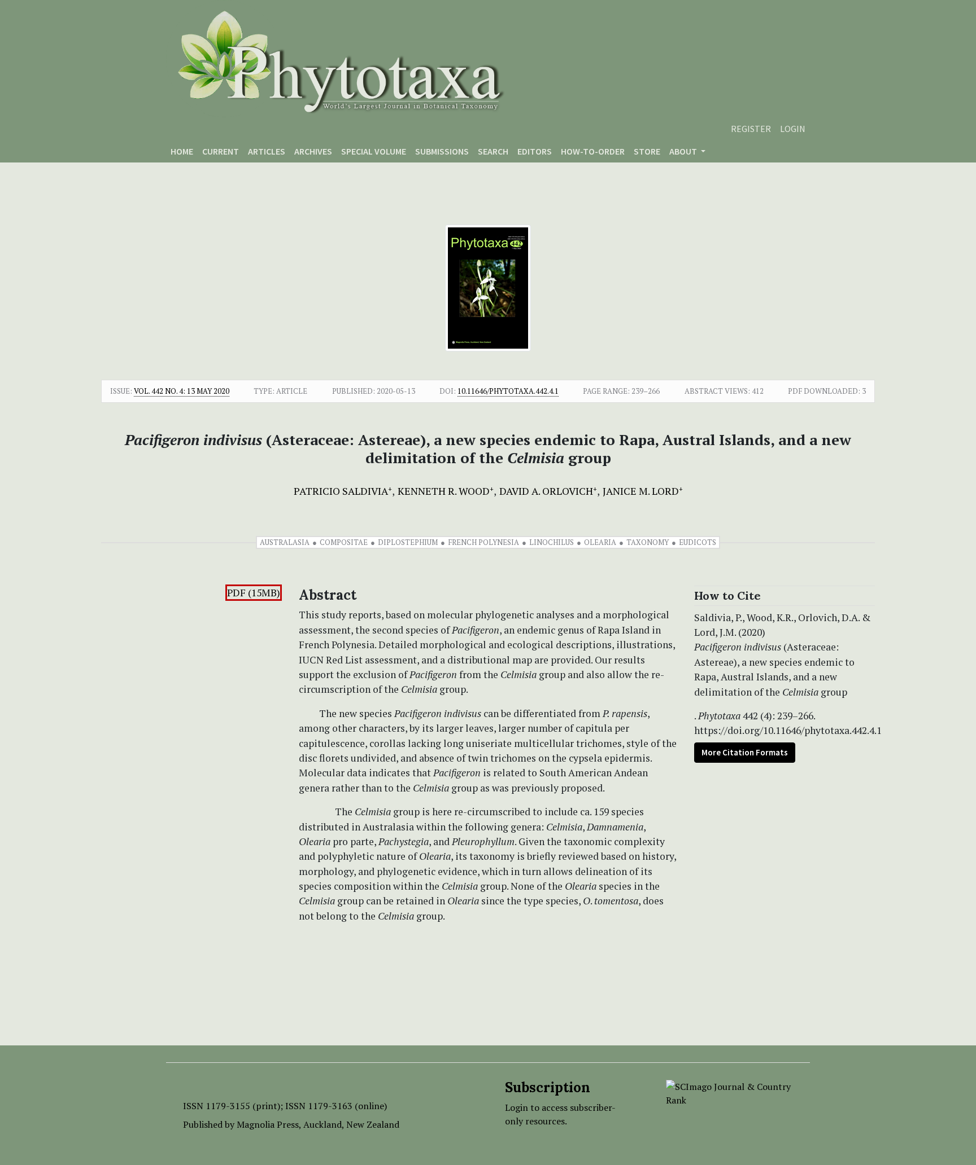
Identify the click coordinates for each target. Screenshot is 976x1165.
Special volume (373, 151)
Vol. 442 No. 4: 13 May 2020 (181, 391)
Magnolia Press (268, 1124)
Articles (266, 151)
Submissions (442, 151)
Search (493, 151)
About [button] (684, 151)
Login (792, 128)
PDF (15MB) (253, 592)
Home (182, 151)
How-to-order (593, 151)
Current (220, 151)
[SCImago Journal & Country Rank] (729, 1092)
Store (647, 151)
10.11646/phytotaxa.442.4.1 (508, 391)
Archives (313, 151)
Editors (534, 151)
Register (751, 128)
